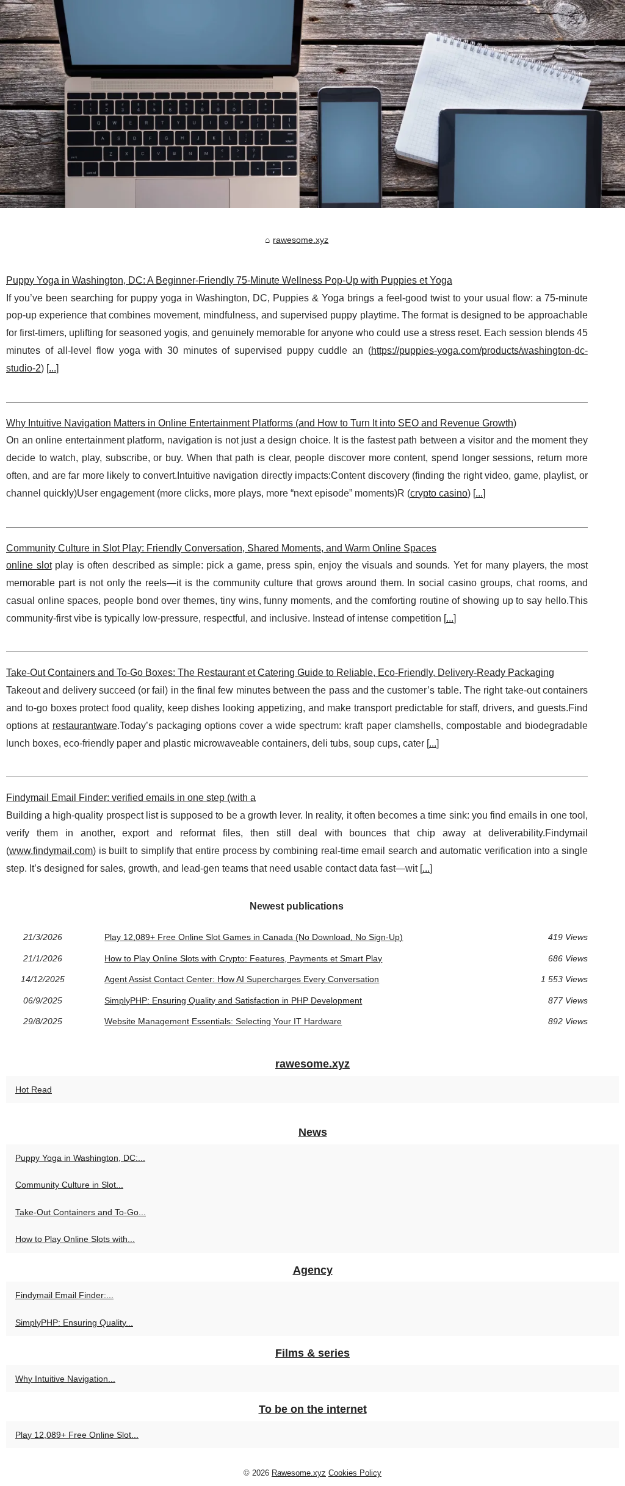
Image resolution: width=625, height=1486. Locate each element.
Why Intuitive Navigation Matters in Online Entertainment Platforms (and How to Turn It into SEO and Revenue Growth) (261, 423)
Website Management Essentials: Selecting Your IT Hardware (223, 1021)
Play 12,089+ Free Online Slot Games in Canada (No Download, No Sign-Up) (253, 937)
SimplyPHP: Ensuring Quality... (74, 1322)
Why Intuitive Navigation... (65, 1379)
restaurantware (84, 725)
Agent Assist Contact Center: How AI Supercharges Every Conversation (241, 979)
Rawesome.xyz (299, 1472)
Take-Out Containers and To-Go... (80, 1212)
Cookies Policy (354, 1472)
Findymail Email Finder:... (64, 1295)
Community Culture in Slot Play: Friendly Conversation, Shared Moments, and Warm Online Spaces (221, 548)
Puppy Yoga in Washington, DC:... (80, 1158)
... (52, 368)
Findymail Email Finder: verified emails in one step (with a (131, 797)
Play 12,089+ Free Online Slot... (77, 1435)
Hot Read (33, 1089)
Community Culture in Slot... (69, 1185)
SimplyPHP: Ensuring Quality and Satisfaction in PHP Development (233, 1000)
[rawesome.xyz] (312, 104)
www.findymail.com (51, 850)
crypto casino (439, 493)
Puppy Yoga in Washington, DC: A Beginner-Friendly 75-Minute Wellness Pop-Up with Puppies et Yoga (229, 280)
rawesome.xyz (300, 240)
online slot (29, 565)
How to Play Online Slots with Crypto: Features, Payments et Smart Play (243, 958)
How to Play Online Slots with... (75, 1239)
